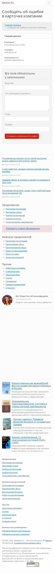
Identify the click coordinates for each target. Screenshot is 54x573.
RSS (32, 561)
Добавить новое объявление (23, 228)
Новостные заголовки (15, 268)
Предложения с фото (15, 244)
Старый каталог (13, 271)
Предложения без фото (16, 247)
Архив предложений (15, 257)
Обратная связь (13, 274)
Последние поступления (16, 241)
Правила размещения (15, 284)
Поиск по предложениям (16, 251)
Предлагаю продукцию (16, 209)
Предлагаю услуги (14, 212)
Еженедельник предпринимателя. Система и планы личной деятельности (29, 404)
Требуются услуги (13, 218)
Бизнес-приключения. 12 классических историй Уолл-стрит (29, 440)
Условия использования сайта (27, 543)
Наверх (48, 540)
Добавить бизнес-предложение (16, 531)
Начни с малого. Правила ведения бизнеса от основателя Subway (31, 422)
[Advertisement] (27, 349)
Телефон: (9, 124)
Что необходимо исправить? (17, 93)
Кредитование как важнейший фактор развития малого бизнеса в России (31, 386)
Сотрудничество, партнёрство (19, 222)
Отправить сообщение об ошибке (22, 136)
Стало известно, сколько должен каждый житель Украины (25, 170)
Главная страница (13, 25)
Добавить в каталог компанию (15, 534)
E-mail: (7, 114)
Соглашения (11, 281)
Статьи (9, 278)
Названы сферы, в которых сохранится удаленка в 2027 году (26, 181)
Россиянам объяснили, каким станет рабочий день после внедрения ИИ (26, 191)
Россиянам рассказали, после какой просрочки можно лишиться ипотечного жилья (24, 159)
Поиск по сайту (12, 254)
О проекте (10, 288)
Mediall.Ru (8, 2)
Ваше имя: (9, 83)
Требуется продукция (15, 215)
